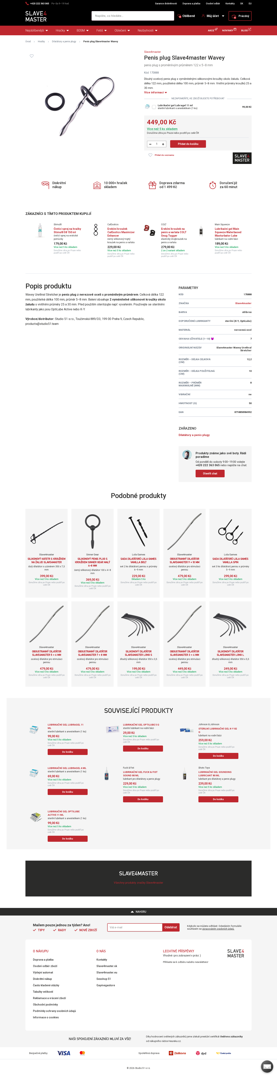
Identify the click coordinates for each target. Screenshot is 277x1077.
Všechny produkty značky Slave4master (138, 882)
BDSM (81, 30)
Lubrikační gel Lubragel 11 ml (175, 105)
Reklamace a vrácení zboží (49, 998)
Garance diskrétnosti (166, 3)
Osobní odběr (213, 3)
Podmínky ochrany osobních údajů (54, 1010)
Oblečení (120, 30)
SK (241, 3)
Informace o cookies (46, 1017)
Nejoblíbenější (34, 30)
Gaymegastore (105, 985)
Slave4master (152, 51)
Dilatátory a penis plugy (64, 41)
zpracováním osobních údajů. (218, 928)
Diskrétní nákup (42, 978)
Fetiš (99, 30)
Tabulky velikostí (43, 991)
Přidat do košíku (188, 143)
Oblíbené (187, 16)
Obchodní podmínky (45, 1004)
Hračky (60, 30)
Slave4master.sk (106, 966)
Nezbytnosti (146, 30)
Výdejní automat (43, 972)
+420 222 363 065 (39, 3)
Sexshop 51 (103, 978)
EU (250, 3)
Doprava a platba (191, 3)
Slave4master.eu (106, 972)
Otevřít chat (210, 473)
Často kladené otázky (46, 985)
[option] (58, 238)
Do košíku (67, 752)
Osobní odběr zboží (45, 966)
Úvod (28, 41)
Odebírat (171, 927)
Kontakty (230, 3)
